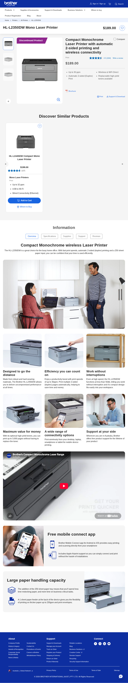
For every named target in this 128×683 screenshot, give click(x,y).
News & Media (13, 657)
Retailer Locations (76, 643)
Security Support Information (79, 662)
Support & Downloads (53, 10)
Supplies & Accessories (29, 10)
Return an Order (52, 659)
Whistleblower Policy (34, 655)
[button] (8, 101)
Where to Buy (25, 207)
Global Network (25, 671)
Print (101, 96)
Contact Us (30, 646)
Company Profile (14, 643)
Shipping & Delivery (53, 655)
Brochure (72, 91)
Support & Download (117, 96)
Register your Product (53, 652)
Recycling (73, 659)
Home (7, 20)
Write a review (118, 58)
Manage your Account (53, 646)
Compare (121, 39)
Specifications (49, 236)
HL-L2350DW (36, 20)
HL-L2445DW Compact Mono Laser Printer (24, 158)
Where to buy (96, 10)
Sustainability (31, 643)
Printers (15, 20)
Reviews (96, 236)
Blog (28, 16)
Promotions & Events (34, 649)
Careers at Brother (33, 652)
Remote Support (75, 655)
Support (81, 236)
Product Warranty (52, 662)
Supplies (67, 236)
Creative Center (75, 652)
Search (121, 4)
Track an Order (51, 649)
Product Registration (13, 16)
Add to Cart (26, 200)
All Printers (24, 20)
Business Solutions (76, 649)
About (38, 16)
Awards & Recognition (16, 649)
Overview (32, 236)
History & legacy (13, 646)
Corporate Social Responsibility (14, 653)
